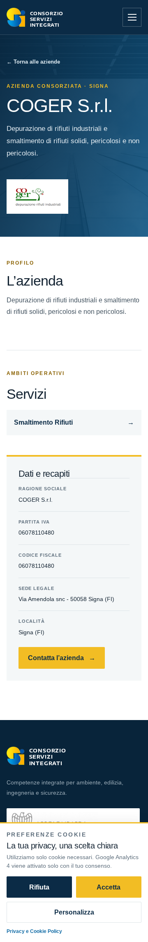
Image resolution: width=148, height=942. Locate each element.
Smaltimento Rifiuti (74, 422)
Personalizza (74, 912)
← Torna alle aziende (33, 61)
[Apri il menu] (132, 17)
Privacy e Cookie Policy (34, 931)
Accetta (108, 887)
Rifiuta (39, 887)
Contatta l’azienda (61, 657)
